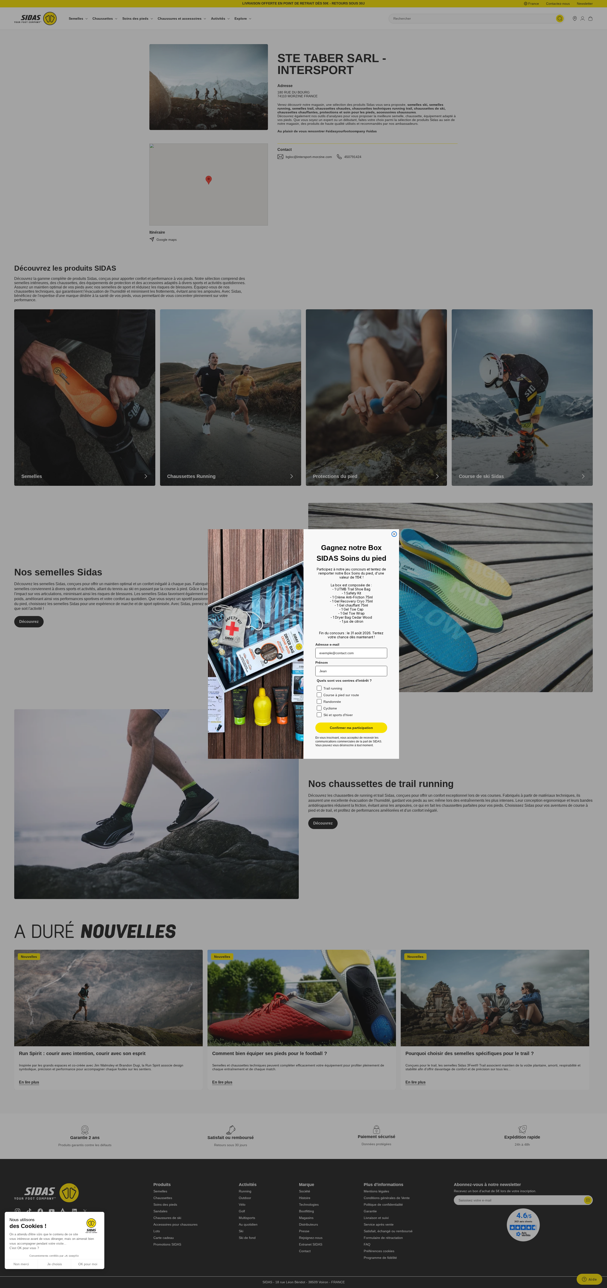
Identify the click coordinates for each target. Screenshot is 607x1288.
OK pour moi (87, 1264)
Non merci (21, 1264)
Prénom (321, 662)
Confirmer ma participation (351, 728)
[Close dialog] (394, 534)
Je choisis (54, 1264)
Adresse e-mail (327, 644)
